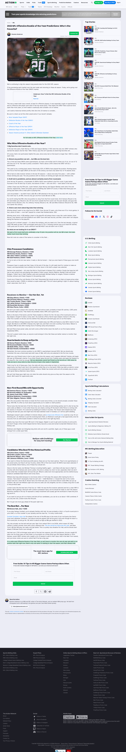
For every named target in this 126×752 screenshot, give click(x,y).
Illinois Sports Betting (94, 255)
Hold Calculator (92, 406)
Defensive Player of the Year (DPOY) (21, 129)
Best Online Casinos (90, 484)
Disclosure (72, 747)
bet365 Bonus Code (99, 660)
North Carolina (67, 687)
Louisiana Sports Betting (95, 251)
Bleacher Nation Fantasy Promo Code (103, 697)
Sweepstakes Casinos (91, 504)
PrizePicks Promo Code (99, 710)
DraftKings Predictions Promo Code (103, 672)
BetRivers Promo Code (99, 690)
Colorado (65, 667)
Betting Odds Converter (94, 398)
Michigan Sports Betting (94, 275)
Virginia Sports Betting (94, 267)
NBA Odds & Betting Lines (10, 657)
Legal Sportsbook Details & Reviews (98, 422)
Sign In (118, 2)
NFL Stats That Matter (94, 473)
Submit (43, 583)
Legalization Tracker (68, 655)
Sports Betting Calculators (97, 386)
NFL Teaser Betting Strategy (96, 465)
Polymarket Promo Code (100, 662)
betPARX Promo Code (99, 685)
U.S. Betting (90, 238)
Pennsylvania (67, 672)
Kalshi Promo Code (98, 667)
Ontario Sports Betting (94, 291)
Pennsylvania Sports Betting (96, 259)
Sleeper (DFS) (92, 351)
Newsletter (6, 736)
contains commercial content (16, 611)
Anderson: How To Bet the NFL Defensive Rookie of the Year (52, 95)
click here (59, 137)
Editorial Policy (7, 721)
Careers (5, 723)
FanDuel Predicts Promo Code (101, 665)
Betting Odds (91, 411)
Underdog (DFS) (92, 339)
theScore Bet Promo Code (100, 682)
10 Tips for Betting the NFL (95, 461)
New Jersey (66, 670)
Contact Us (6, 738)
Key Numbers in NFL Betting (96, 469)
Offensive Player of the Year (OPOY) (20, 126)
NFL (14, 22)
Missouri (65, 690)
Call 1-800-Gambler (67, 748)
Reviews (88, 298)
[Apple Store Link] (69, 717)
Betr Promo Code (98, 700)
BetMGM (90, 310)
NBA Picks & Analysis (39, 657)
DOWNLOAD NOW (67, 552)
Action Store (6, 726)
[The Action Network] (11, 2)
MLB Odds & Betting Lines (10, 667)
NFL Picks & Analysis (39, 655)
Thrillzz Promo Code (99, 707)
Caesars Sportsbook (93, 318)
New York (66, 657)
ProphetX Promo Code (99, 675)
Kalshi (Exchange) (93, 331)
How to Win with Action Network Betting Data (100, 438)
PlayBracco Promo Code (100, 705)
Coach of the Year (15, 123)
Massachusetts (67, 682)
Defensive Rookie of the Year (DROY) (21, 120)
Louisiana (65, 660)
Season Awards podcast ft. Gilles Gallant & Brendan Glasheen (29, 133)
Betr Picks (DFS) (92, 355)
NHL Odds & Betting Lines (10, 670)
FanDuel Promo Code (99, 680)
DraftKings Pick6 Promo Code (101, 692)
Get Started (67, 440)
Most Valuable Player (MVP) (18, 117)
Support (5, 731)
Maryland (65, 662)
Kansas (65, 685)
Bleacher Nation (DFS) (94, 363)
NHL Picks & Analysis (39, 667)
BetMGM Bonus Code (99, 657)
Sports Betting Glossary (94, 430)
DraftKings (91, 314)
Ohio (64, 680)
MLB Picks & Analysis (39, 665)
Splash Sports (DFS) (93, 371)
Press (4, 728)
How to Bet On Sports (94, 417)
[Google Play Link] (82, 717)
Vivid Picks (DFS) (93, 367)
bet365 (90, 302)
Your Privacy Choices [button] (9, 741)
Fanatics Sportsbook (94, 306)
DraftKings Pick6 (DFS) (94, 359)
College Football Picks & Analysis (42, 660)
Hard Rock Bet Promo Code (101, 687)
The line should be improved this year (57, 525)
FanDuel (90, 379)
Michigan (65, 677)
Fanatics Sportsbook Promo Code (102, 655)
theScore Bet (91, 322)
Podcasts (5, 733)
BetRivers (90, 335)
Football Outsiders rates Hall (16, 516)
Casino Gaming (92, 480)
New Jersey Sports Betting (95, 271)
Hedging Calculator (93, 402)
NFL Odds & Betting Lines (10, 655)
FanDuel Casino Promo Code (93, 500)
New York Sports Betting (95, 247)
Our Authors (6, 718)
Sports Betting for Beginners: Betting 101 (99, 426)
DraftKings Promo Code (100, 677)
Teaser (90, 453)
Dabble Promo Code (99, 695)
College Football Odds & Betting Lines (13, 660)
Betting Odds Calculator (94, 390)
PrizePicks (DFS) (92, 343)
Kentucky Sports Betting (95, 283)
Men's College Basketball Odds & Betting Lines (16, 662)
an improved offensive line (54, 415)
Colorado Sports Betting (94, 263)
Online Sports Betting (94, 243)
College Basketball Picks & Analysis (43, 662)
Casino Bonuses (89, 488)
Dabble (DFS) (92, 347)
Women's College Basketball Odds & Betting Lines (17, 665)
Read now (35, 98)
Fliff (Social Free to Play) (95, 327)
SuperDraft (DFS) (93, 375)
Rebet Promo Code (98, 702)
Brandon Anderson (17, 34)
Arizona (65, 665)
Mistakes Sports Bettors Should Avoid (98, 434)
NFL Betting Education (94, 449)
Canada (65, 692)
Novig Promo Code (98, 670)
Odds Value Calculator (94, 394)
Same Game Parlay (93, 457)
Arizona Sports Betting (94, 279)
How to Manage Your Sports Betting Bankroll (100, 442)
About (4, 716)
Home (8, 22)
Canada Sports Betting (94, 287)
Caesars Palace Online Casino (93, 496)
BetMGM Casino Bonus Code (93, 492)
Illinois (65, 675)
